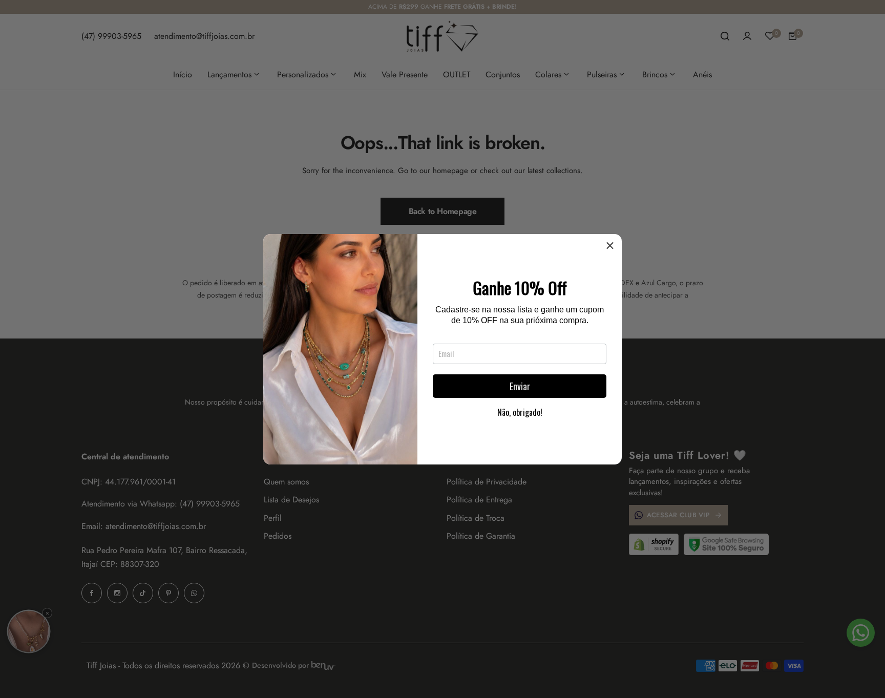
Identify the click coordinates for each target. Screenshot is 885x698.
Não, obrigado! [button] (519, 412)
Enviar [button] (520, 386)
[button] (610, 246)
